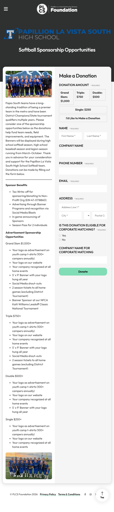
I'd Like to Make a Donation (83, 118)
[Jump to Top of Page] (102, 495)
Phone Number (71, 163)
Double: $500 (97, 95)
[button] (6, 9)
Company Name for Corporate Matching (76, 250)
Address (66, 198)
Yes (63, 235)
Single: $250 (83, 109)
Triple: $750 (81, 95)
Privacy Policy (48, 494)
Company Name (71, 146)
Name (63, 128)
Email (64, 181)
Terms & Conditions (69, 494)
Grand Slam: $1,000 (65, 97)
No (63, 239)
